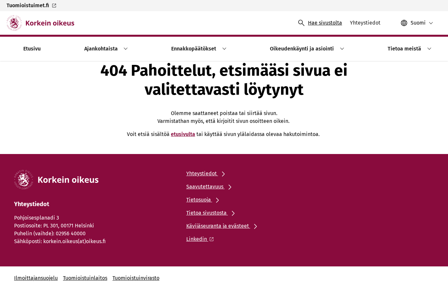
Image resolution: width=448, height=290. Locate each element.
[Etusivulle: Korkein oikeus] (40, 23)
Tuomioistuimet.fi (28, 5)
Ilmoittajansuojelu (36, 278)
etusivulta (183, 134)
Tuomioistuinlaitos (85, 278)
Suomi (418, 23)
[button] (124, 49)
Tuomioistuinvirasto (135, 278)
